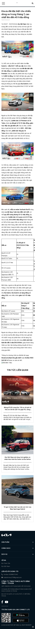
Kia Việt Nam (5, 566)
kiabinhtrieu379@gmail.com (12, 577)
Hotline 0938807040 (10, 574)
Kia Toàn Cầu (5, 563)
